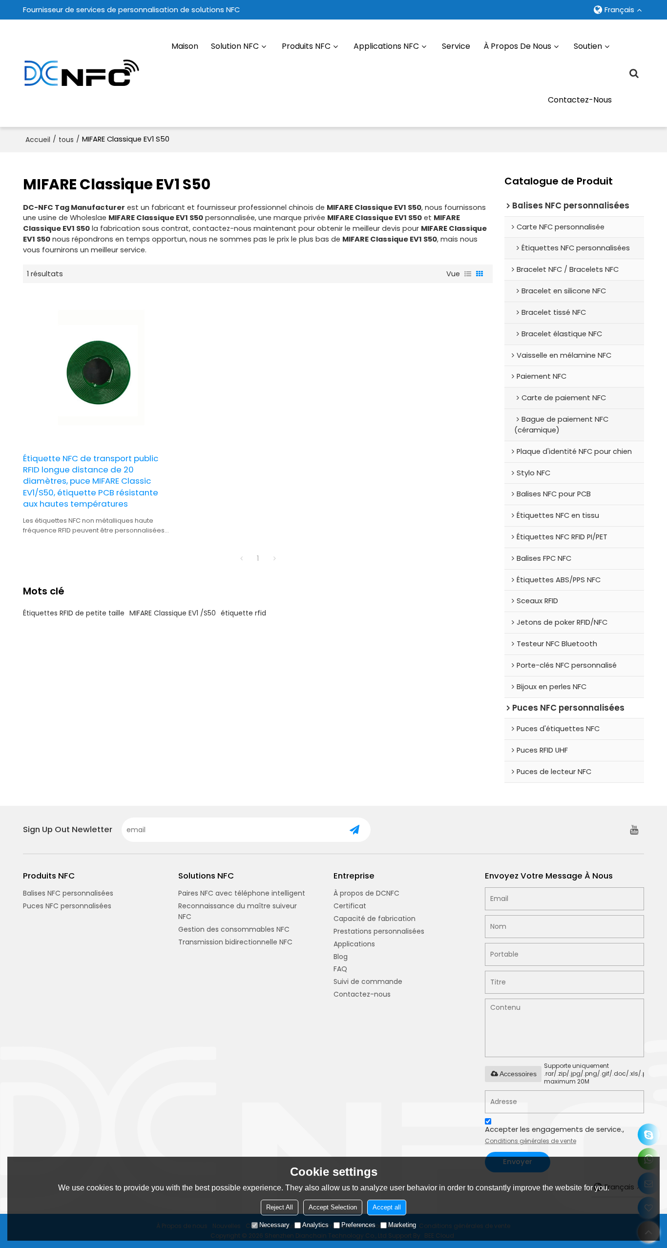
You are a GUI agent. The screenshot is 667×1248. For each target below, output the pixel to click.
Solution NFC (235, 46)
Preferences (358, 1224)
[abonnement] (354, 830)
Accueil (37, 139)
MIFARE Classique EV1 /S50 (172, 613)
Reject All (279, 1207)
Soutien (588, 46)
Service (456, 46)
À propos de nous (517, 46)
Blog (341, 957)
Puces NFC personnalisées (67, 906)
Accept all (387, 1207)
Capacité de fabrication (375, 918)
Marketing (402, 1224)
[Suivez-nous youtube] (634, 829)
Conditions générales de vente (530, 1141)
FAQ (340, 969)
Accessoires (518, 1074)
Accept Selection (333, 1207)
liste (468, 274)
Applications (354, 944)
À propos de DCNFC (366, 893)
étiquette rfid (243, 613)
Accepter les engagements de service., (554, 1135)
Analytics (315, 1224)
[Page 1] (241, 558)
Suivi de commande (368, 981)
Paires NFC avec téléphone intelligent (241, 893)
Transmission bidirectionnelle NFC (235, 942)
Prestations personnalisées (379, 931)
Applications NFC (386, 46)
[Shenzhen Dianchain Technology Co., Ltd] (81, 73)
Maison (184, 46)
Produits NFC (306, 46)
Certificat (350, 906)
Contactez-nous (580, 99)
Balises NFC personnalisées (68, 893)
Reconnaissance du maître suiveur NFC (237, 911)
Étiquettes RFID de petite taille (74, 613)
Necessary (274, 1224)
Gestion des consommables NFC (234, 929)
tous (66, 139)
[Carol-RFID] (649, 1135)
